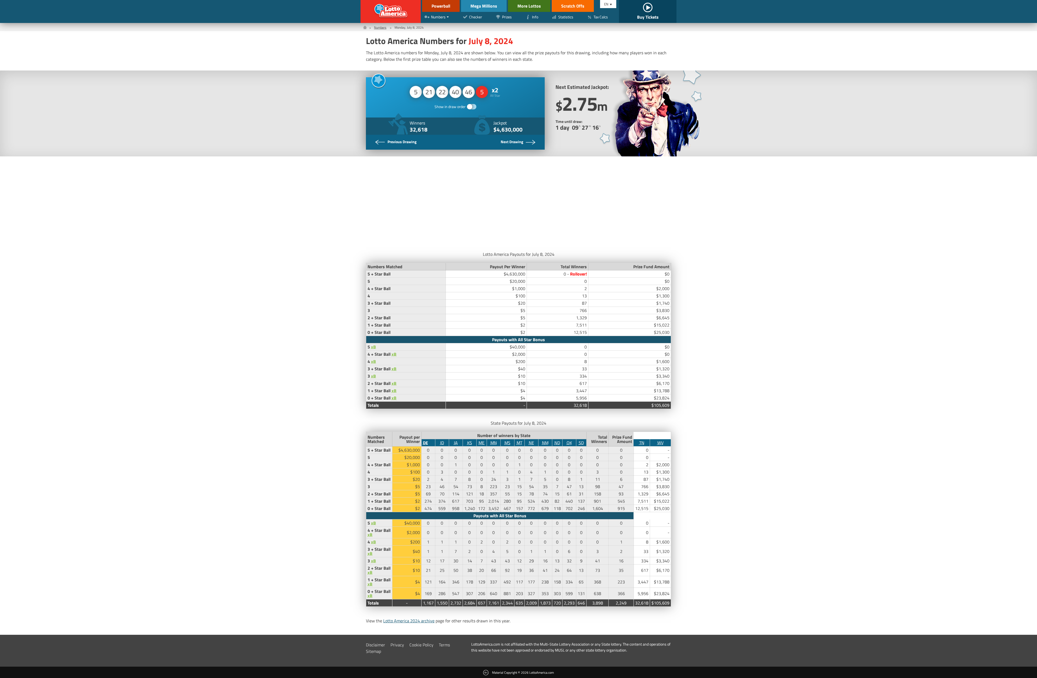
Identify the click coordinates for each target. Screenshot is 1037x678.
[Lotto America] (390, 11)
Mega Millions (483, 6)
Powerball (441, 6)
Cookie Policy (421, 645)
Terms (444, 645)
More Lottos (529, 6)
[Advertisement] (518, 202)
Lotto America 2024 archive (409, 620)
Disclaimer (375, 645)
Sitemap (373, 651)
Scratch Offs (572, 6)
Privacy (397, 645)
